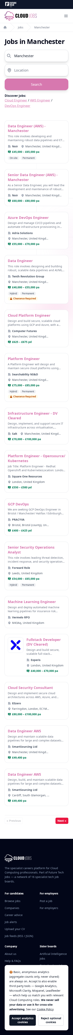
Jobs (20, 27)
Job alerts (11, 922)
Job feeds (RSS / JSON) (19, 936)
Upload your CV (15, 929)
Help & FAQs (13, 961)
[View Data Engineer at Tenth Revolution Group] (36, 279)
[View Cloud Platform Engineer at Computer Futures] (36, 328)
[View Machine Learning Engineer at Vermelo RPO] (36, 612)
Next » (61, 821)
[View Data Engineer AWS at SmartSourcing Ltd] (36, 744)
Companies (12, 908)
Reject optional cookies (51, 1020)
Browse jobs (12, 901)
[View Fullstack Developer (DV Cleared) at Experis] (36, 655)
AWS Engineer (40, 100)
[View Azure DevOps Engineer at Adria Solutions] (36, 230)
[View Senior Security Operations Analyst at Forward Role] (36, 566)
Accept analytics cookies (22, 1020)
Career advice (14, 915)
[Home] (5, 27)
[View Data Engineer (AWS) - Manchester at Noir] (36, 142)
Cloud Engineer (16, 100)
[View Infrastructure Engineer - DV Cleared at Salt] (36, 426)
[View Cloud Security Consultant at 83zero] (36, 700)
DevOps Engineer (17, 106)
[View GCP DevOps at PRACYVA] (36, 517)
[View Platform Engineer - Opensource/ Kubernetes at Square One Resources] (36, 471)
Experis (35, 660)
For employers (49, 908)
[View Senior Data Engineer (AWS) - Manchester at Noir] (36, 187)
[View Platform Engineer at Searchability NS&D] (36, 377)
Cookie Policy (45, 1009)
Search (36, 84)
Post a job (46, 901)
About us (10, 954)
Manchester (42, 27)
